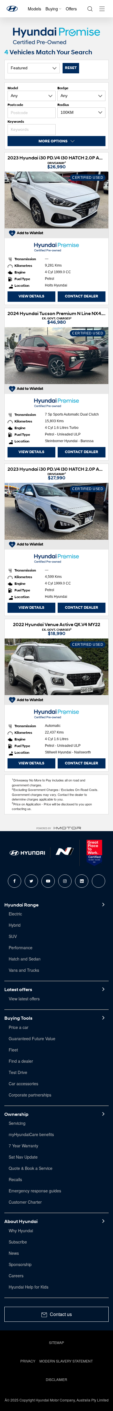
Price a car (18, 1027)
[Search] (90, 8)
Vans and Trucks (24, 970)
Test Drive (18, 1072)
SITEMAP (56, 1342)
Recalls (15, 1179)
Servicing (17, 1123)
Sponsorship (20, 1264)
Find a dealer (21, 1061)
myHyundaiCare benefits (31, 1134)
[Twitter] (31, 881)
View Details (31, 296)
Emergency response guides (35, 1191)
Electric (15, 914)
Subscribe (18, 1242)
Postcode (15, 105)
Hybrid (15, 925)
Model (13, 88)
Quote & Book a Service (30, 1168)
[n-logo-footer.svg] (64, 852)
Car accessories (23, 1083)
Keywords (16, 121)
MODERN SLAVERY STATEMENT (66, 1360)
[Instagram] (65, 881)
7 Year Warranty (23, 1145)
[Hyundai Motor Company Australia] (27, 852)
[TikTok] (98, 881)
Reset (71, 68)
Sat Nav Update (23, 1157)
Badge (62, 88)
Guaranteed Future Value (32, 1038)
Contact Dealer (81, 296)
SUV (13, 936)
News (14, 1253)
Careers (16, 1275)
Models (34, 9)
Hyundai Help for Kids (28, 1287)
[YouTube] (48, 881)
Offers (71, 9)
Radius (63, 105)
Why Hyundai (21, 1230)
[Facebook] (14, 881)
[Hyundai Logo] (12, 9)
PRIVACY (27, 1360)
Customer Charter (25, 1202)
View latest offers (24, 999)
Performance (20, 947)
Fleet (13, 1050)
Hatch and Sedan (25, 959)
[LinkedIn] (82, 881)
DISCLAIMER (56, 1379)
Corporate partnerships (30, 1095)
